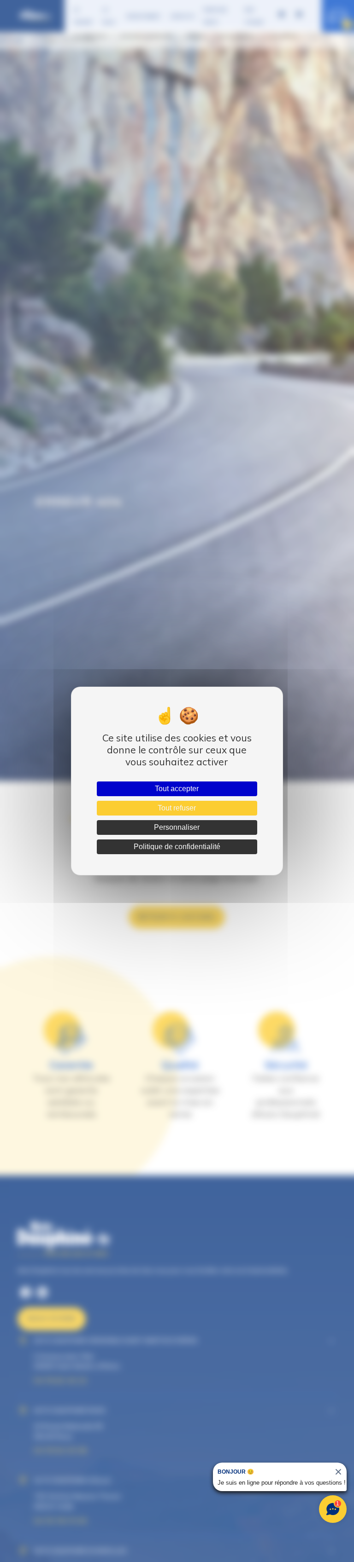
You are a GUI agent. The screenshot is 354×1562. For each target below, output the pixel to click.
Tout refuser (177, 808)
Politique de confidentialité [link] (177, 846)
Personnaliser (177, 827)
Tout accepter (177, 789)
